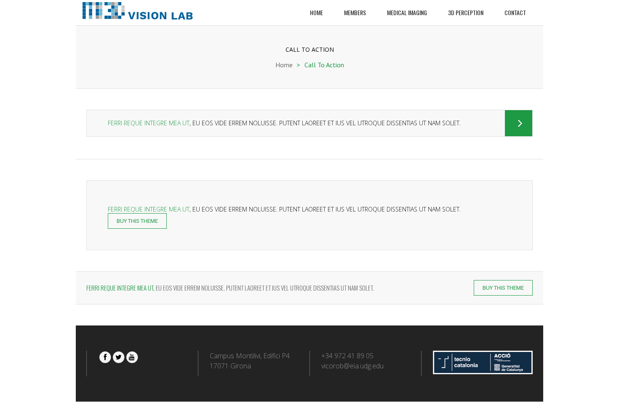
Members (355, 12)
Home (316, 12)
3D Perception (465, 12)
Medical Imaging (407, 12)
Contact (515, 12)
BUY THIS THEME (137, 221)
